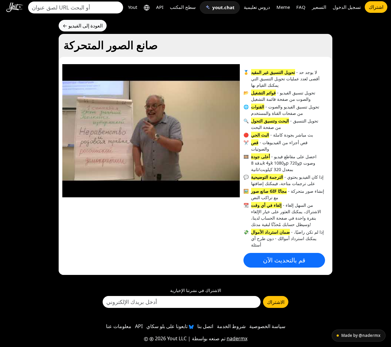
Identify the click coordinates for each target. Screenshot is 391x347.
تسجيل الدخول (347, 7)
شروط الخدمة (231, 326)
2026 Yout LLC (170, 338)
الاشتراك (275, 302)
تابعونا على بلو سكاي (167, 326)
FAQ (300, 7)
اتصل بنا (205, 326)
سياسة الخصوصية (267, 326)
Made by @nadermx (361, 335)
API (159, 7)
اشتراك (376, 7)
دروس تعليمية (257, 7)
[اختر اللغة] (146, 7)
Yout (132, 7)
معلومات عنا (118, 326)
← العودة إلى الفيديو (83, 25)
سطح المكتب (183, 7)
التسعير (319, 7)
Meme (283, 7)
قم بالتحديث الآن (284, 260)
